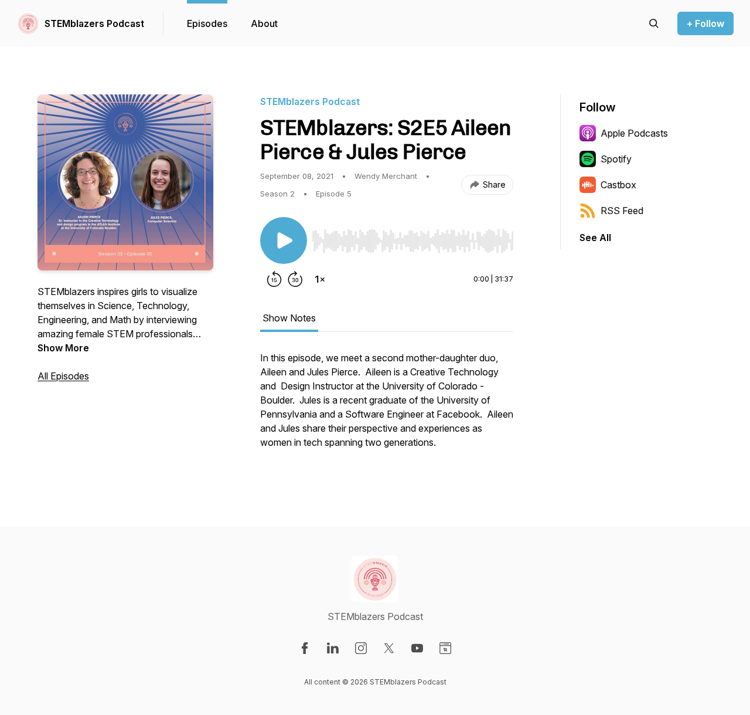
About (264, 23)
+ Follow (705, 23)
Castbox (618, 185)
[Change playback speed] (320, 279)
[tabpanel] (386, 406)
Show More (63, 348)
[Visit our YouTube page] (417, 648)
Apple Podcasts (634, 133)
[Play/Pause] (283, 240)
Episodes (207, 23)
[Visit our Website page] (445, 648)
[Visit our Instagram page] (361, 648)
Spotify (616, 159)
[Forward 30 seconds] (295, 279)
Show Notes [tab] (289, 318)
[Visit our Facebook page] (305, 648)
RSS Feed (622, 210)
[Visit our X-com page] (389, 648)
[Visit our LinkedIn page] (333, 648)
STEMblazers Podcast (94, 23)
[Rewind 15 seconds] (274, 279)
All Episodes (63, 376)
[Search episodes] (654, 23)
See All (595, 237)
